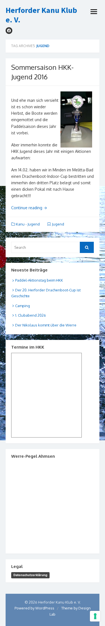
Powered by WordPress (34, 608)
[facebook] (9, 30)
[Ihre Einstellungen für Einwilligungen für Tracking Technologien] (95, 616)
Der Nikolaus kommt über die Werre (45, 325)
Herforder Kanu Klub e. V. (41, 15)
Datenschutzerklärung (30, 575)
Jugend (58, 224)
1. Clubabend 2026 (30, 315)
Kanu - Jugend (28, 224)
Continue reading (29, 207)
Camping (22, 305)
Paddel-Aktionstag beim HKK (39, 280)
